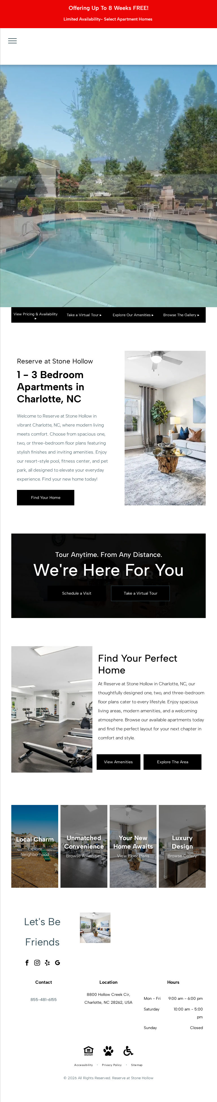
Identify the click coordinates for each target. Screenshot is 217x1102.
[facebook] (27, 963)
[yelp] (47, 963)
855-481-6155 (44, 999)
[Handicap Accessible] (128, 1054)
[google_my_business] (57, 963)
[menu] (12, 41)
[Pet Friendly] (108, 1054)
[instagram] (37, 963)
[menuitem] (84, 1065)
